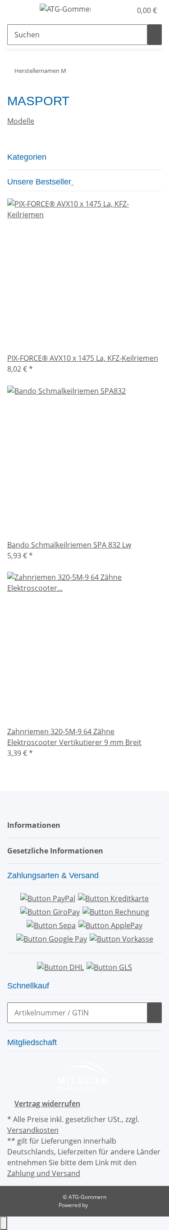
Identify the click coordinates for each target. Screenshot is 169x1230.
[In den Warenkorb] (154, 1012)
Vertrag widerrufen (47, 1104)
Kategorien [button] (28, 157)
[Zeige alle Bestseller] (72, 181)
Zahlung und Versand (43, 1173)
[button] (115, 10)
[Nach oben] (3, 1223)
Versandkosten (33, 1130)
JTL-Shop (100, 1205)
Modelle (20, 121)
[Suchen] (154, 34)
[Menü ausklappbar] (18, 10)
